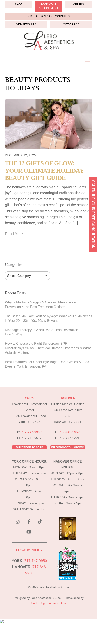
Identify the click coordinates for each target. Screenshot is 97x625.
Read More (14, 234)
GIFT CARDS (71, 24)
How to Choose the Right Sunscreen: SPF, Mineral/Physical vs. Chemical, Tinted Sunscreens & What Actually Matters (48, 348)
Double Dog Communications (48, 603)
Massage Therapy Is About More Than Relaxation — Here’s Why (43, 332)
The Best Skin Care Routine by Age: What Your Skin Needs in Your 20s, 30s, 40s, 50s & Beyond (48, 318)
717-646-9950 (69, 432)
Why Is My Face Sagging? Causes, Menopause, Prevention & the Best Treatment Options (40, 304)
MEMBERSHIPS (26, 24)
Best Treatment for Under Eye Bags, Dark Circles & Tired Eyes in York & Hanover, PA (47, 364)
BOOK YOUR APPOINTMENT (48, 6)
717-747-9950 (31, 432)
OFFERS (78, 4)
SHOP (18, 4)
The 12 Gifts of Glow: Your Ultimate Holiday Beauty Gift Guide (44, 170)
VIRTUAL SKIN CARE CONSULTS (49, 16)
